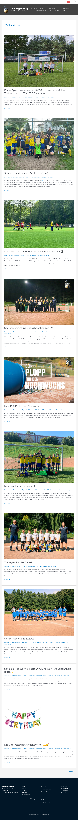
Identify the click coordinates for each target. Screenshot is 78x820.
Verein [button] (42, 8)
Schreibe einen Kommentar (12, 97)
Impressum (25, 801)
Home (23, 786)
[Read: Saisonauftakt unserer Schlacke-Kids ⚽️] (39, 144)
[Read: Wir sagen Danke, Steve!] (39, 536)
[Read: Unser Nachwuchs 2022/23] (39, 612)
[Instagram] (61, 2)
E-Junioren (14, 177)
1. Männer (24, 566)
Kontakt (24, 797)
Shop (50, 10)
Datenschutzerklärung (28, 799)
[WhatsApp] (63, 2)
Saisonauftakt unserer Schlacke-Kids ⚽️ (26, 173)
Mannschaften (53, 8)
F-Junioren (24, 97)
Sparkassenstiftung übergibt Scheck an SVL (29, 328)
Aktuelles (34, 8)
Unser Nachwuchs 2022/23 (19, 638)
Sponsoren (65, 332)
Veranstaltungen (41, 10)
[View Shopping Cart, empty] (74, 2)
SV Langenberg (19, 8)
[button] (68, 2)
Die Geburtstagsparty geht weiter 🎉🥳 (26, 744)
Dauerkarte (65, 8)
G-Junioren (37, 97)
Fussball (30, 97)
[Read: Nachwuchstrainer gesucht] (39, 456)
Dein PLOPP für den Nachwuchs (22, 406)
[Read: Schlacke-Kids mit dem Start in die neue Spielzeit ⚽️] (39, 224)
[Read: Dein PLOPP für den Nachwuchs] (39, 379)
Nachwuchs (44, 97)
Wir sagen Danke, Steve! (18, 562)
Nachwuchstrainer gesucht (19, 486)
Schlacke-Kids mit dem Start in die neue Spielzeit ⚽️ (34, 251)
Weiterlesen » (8, 108)
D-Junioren (7, 177)
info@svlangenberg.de (47, 803)
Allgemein (24, 410)
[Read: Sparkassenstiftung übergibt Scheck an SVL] (39, 301)
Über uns (24, 788)
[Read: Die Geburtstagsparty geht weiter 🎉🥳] (23, 720)
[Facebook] (59, 2)
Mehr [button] (57, 10)
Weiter (72, 771)
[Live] (64, 11)
